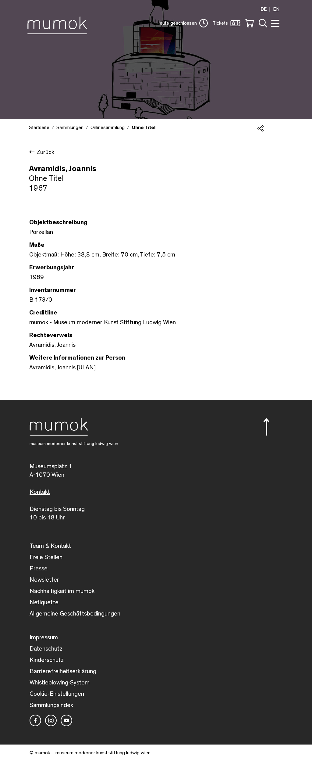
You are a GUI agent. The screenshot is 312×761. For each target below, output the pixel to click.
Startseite (39, 127)
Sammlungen (69, 127)
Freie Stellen (46, 557)
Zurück (45, 152)
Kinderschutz (47, 660)
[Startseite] (58, 24)
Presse (39, 568)
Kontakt (40, 492)
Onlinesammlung (107, 127)
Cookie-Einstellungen (57, 694)
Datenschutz (46, 649)
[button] (182, 23)
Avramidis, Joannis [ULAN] (62, 367)
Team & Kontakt (50, 546)
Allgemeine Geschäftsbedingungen (75, 614)
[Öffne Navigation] (274, 22)
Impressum (44, 637)
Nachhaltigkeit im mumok (62, 591)
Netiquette (44, 602)
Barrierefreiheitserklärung (63, 671)
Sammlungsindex (51, 705)
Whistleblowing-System (60, 683)
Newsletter (44, 580)
